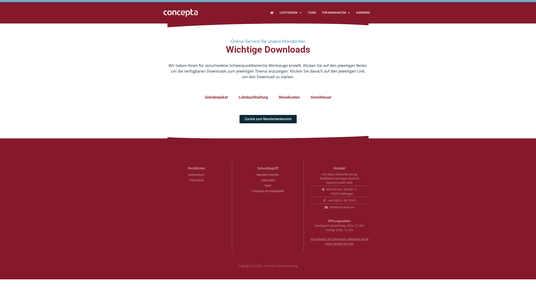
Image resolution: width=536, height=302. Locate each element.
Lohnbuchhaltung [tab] (253, 97)
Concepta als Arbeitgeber (267, 191)
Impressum (196, 180)
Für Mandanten (334, 12)
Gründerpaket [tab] (216, 97)
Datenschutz (196, 175)
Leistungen (289, 12)
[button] (291, 12)
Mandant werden (268, 175)
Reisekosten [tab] (289, 97)
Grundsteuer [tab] (321, 97)
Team (312, 12)
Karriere (363, 12)
